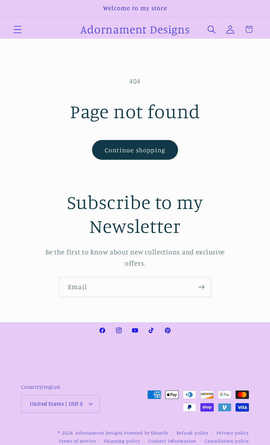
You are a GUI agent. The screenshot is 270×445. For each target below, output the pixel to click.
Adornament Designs (99, 433)
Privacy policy (233, 433)
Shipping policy (122, 441)
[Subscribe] (201, 287)
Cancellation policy (226, 441)
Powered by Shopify (146, 433)
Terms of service (77, 441)
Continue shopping (135, 150)
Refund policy (192, 433)
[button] (17, 29)
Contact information (172, 441)
